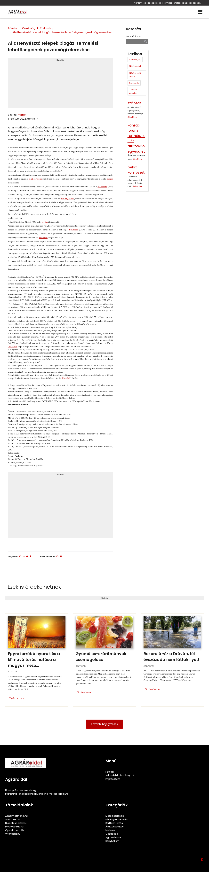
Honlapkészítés (14, 790)
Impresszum (112, 779)
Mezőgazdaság (114, 815)
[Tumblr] (30, 556)
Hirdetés (60, 60)
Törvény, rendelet (133, 91)
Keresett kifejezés (133, 36)
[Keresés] (146, 41)
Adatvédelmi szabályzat (119, 775)
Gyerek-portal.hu (15, 830)
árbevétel (66, 378)
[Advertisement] (60, 84)
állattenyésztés (35, 179)
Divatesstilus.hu (14, 826)
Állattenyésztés (114, 826)
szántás (135, 103)
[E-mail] (23, 556)
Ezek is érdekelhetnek (34, 586)
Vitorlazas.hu (12, 833)
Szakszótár (134, 83)
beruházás (73, 229)
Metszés (110, 830)
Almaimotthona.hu (16, 815)
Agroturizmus (113, 837)
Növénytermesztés (116, 819)
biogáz (110, 179)
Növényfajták (135, 66)
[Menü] (200, 12)
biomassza (102, 186)
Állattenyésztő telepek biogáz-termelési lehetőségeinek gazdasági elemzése (168, 2)
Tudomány (47, 28)
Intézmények (135, 59)
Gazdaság (28, 28)
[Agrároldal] (17, 12)
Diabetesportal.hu (15, 823)
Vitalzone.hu (12, 819)
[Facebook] (20, 556)
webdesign (30, 790)
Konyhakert (112, 841)
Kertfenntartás (114, 823)
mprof (22, 115)
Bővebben (132, 117)
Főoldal (12, 28)
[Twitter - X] (27, 556)
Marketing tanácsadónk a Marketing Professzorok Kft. (36, 793)
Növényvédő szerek (135, 75)
